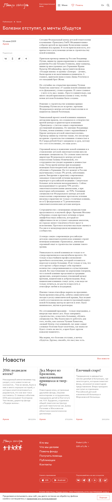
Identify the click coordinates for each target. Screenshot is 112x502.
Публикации (7, 22)
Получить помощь (50, 456)
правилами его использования (41, 499)
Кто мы (43, 443)
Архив (18, 22)
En (102, 5)
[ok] (12, 59)
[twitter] (19, 59)
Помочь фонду (48, 451)
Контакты (45, 464)
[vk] (6, 59)
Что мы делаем (49, 447)
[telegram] (26, 59)
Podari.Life (81, 443)
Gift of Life (81, 447)
